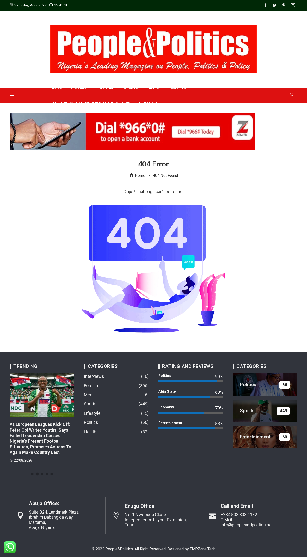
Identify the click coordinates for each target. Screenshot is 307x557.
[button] (32, 474)
